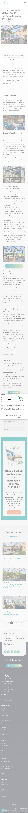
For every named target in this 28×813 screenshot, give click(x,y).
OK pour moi (21, 417)
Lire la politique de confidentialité (7, 413)
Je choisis (7, 417)
